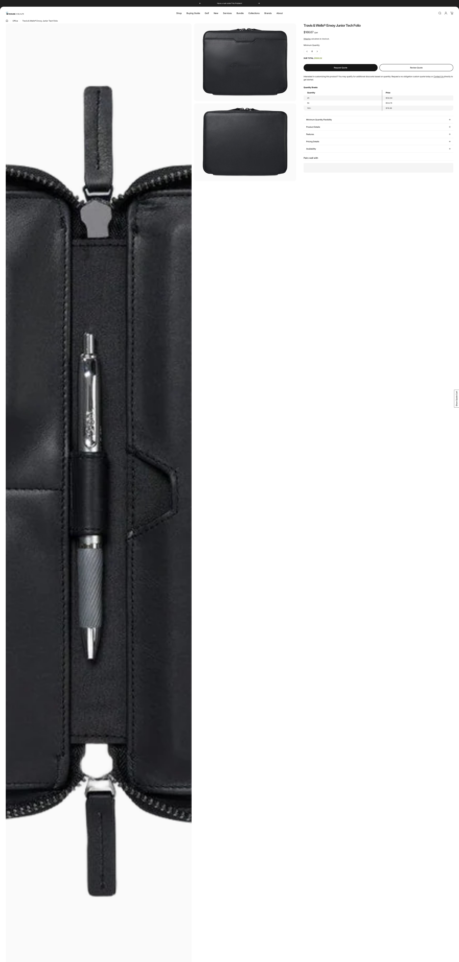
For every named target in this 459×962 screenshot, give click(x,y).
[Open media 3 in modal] (245, 142)
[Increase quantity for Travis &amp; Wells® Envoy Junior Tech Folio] (317, 51)
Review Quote (416, 67)
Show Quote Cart (456, 398)
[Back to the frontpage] (7, 21)
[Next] (259, 3)
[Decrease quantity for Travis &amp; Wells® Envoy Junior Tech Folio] (306, 51)
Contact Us (439, 76)
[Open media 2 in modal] (245, 62)
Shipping (307, 39)
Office (15, 21)
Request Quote (340, 67)
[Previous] (200, 3)
